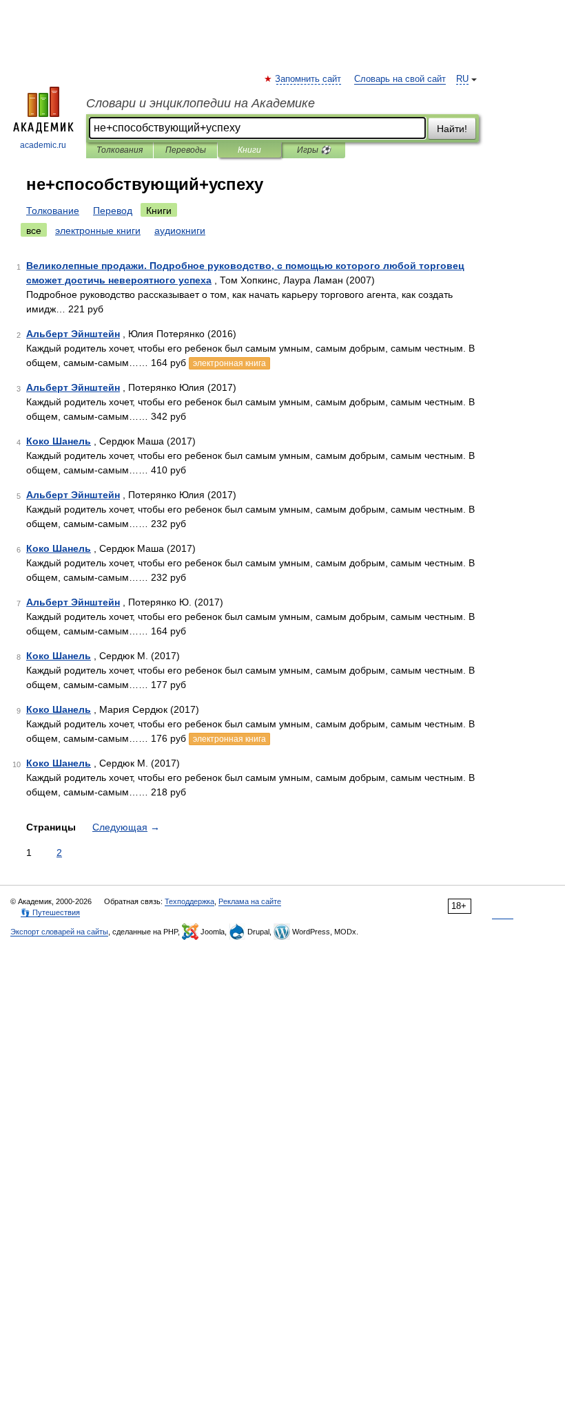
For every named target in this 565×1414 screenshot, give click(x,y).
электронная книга (229, 363)
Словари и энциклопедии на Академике (200, 103)
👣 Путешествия (50, 912)
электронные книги (98, 230)
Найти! (452, 128)
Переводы (185, 150)
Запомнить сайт (308, 79)
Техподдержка (189, 901)
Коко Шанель (58, 441)
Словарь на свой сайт (400, 79)
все (33, 230)
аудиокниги (179, 230)
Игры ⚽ (314, 150)
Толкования (119, 150)
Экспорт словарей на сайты (59, 932)
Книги (249, 150)
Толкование (52, 210)
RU (462, 79)
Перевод (112, 210)
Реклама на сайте (249, 901)
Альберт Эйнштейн (73, 333)
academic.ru (43, 145)
